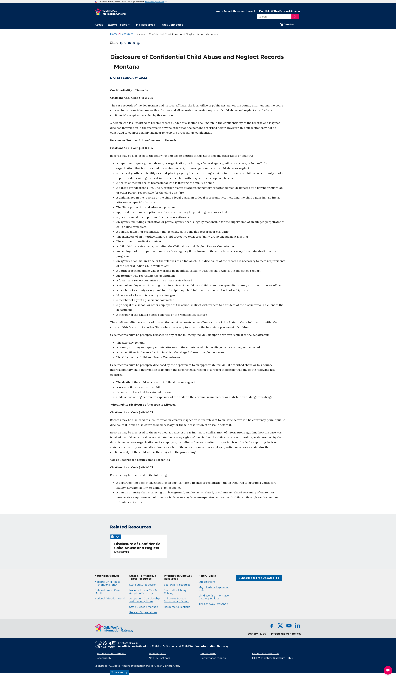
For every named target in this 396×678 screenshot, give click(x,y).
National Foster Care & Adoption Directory (143, 592)
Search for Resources (177, 584)
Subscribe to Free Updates (255, 577)
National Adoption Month (110, 598)
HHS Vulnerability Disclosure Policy (272, 658)
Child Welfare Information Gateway (205, 646)
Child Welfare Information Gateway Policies (214, 597)
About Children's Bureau (111, 653)
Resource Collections (177, 606)
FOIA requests (157, 653)
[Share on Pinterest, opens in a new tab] (138, 43)
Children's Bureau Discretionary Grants (176, 600)
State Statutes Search (142, 584)
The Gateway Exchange (213, 604)
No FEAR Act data (159, 658)
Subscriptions (207, 581)
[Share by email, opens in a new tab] (129, 43)
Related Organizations (143, 612)
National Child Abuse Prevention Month (107, 583)
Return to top (119, 672)
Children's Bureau (163, 646)
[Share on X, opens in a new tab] (125, 43)
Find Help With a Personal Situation (280, 11)
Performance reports (213, 658)
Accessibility (104, 658)
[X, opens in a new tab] (280, 625)
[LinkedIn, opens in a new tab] (297, 625)
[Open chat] (388, 670)
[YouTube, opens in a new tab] (289, 625)
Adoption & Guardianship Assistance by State (144, 600)
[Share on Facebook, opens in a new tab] (121, 43)
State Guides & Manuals (143, 606)
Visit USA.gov (171, 665)
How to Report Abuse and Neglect (235, 11)
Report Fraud (208, 653)
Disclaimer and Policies (265, 653)
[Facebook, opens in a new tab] (271, 625)
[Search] (295, 16)
